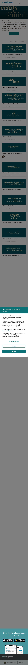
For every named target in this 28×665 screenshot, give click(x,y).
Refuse (14, 346)
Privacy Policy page (7, 330)
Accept (14, 351)
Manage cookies (14, 341)
